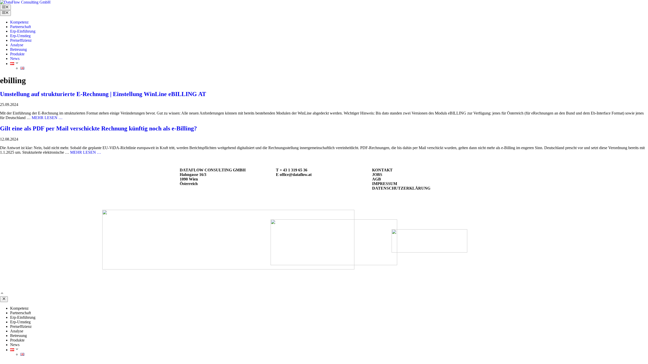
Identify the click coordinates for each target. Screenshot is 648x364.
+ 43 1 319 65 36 (293, 170)
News (14, 58)
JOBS (377, 174)
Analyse (16, 45)
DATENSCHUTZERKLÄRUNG (401, 188)
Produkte (17, 54)
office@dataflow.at (296, 174)
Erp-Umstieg (20, 36)
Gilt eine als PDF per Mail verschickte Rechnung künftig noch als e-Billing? (98, 128)
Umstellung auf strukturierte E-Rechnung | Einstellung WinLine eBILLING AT (103, 94)
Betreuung (18, 49)
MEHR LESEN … (47, 118)
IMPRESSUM (384, 183)
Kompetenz (19, 22)
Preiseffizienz (21, 40)
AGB (376, 179)
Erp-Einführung (22, 31)
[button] (2, 294)
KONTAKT (382, 170)
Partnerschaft (20, 27)
